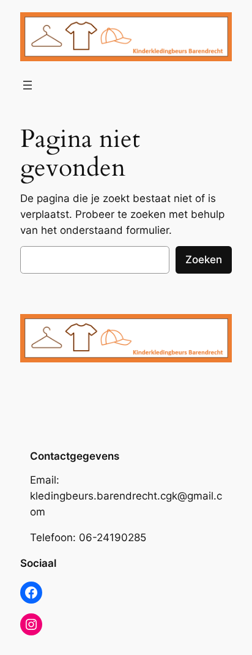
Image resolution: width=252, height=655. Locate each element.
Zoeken (203, 259)
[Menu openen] (27, 85)
